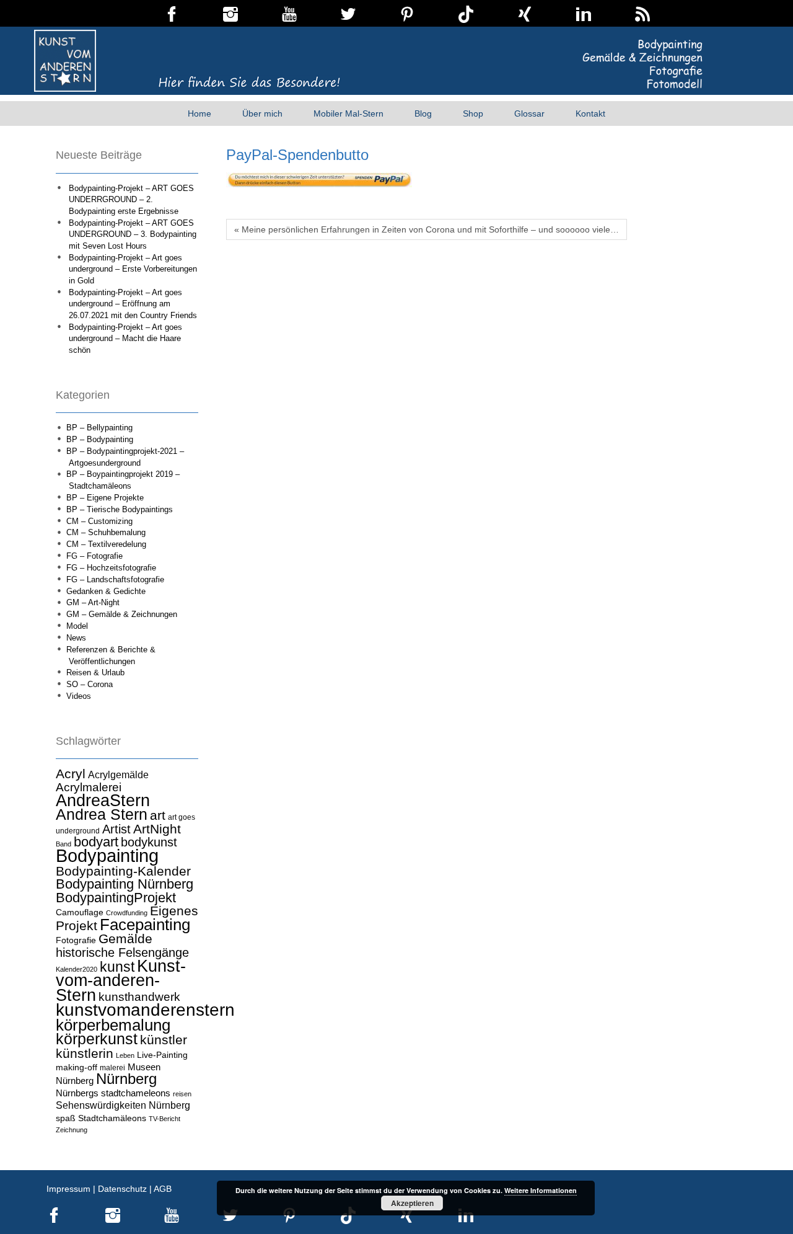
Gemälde (125, 938)
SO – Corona (89, 684)
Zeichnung (71, 1130)
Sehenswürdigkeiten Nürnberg (123, 1105)
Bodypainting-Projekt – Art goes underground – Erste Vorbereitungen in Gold (133, 269)
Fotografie (76, 940)
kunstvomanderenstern (145, 1009)
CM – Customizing (99, 521)
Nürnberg (126, 1078)
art (157, 815)
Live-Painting (162, 1055)
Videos (78, 696)
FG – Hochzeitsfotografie (111, 567)
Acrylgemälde (118, 774)
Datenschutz (122, 1189)
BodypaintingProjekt (116, 897)
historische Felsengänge (122, 952)
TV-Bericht (164, 1118)
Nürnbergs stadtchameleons (113, 1093)
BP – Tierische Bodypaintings (119, 509)
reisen (182, 1094)
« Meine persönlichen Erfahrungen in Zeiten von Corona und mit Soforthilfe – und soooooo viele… (426, 229)
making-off (76, 1067)
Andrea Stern (101, 814)
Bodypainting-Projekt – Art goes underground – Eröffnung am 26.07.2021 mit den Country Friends (133, 304)
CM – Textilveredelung (106, 544)
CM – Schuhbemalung (106, 532)
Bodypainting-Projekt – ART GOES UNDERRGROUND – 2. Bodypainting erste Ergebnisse (131, 200)
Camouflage (79, 912)
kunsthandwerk (139, 996)
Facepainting (145, 924)
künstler (163, 1039)
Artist (116, 829)
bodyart (96, 842)
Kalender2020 (76, 969)
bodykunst (149, 842)
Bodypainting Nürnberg (124, 884)
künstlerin (84, 1053)
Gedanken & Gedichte (106, 591)
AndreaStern (103, 800)
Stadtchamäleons (112, 1118)
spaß (66, 1118)
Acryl (70, 773)
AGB (163, 1189)
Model (77, 626)
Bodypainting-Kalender (123, 871)
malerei (112, 1067)
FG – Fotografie (94, 556)
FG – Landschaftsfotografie (115, 579)
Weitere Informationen (540, 1190)
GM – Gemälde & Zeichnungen (121, 614)
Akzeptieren (412, 1203)
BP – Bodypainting (99, 439)
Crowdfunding (126, 913)
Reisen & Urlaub (95, 672)
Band (63, 844)
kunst (117, 967)
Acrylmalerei (88, 787)
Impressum (68, 1189)
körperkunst (97, 1039)
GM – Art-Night (93, 602)
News (76, 637)
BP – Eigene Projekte (105, 497)
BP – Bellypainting (99, 427)
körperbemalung (113, 1025)
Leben (125, 1055)
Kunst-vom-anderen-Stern (121, 981)
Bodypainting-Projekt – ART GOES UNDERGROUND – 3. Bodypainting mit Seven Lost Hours (132, 234)
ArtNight (157, 829)
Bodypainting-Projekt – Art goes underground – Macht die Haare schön (125, 338)
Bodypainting (107, 855)
